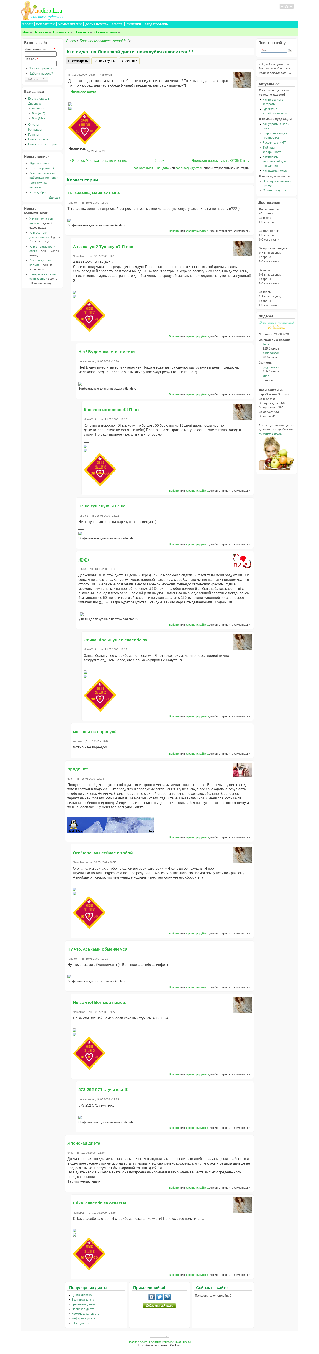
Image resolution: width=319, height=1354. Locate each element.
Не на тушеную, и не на (102, 506)
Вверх (157, 160)
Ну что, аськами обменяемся (97, 949)
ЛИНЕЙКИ (133, 24)
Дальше (54, 197)
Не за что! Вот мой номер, (99, 1002)
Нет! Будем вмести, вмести (106, 352)
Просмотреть (79, 60)
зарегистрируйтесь (189, 168)
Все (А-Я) (38, 113)
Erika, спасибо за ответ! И (99, 1203)
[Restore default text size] (286, 8)
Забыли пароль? (41, 73)
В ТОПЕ (117, 24)
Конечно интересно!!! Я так (112, 409)
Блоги (71, 41)
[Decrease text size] (281, 8)
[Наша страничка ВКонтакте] (151, 1299)
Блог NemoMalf (142, 168)
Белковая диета (83, 1299)
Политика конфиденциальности (170, 1342)
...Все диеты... (82, 1323)
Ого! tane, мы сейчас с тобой (103, 853)
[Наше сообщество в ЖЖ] (167, 1299)
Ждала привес (39, 163)
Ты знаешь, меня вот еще (93, 193)
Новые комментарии (43, 144)
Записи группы (105, 60)
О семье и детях (274, 190)
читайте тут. (270, 433)
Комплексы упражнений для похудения (274, 161)
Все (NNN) (39, 118)
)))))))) (83, 559)
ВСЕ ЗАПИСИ (45, 24)
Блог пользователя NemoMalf (104, 41)
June (266, 344)
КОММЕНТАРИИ (70, 24)
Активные (38, 108)
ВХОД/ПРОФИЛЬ (156, 24)
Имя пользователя (40, 49)
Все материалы (39, 98)
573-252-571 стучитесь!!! (103, 1089)
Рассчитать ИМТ (274, 142)
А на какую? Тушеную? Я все (103, 246)
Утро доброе (38, 192)
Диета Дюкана (82, 1295)
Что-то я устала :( (41, 168)
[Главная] (42, 19)
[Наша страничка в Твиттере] (159, 1299)
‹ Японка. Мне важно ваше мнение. (98, 160)
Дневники (35, 103)
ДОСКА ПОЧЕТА (96, 24)
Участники (129, 60)
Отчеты (33, 124)
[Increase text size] (291, 8)
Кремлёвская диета (85, 1313)
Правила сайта (137, 1342)
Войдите (163, 168)
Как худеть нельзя (275, 170)
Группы (33, 134)
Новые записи (38, 139)
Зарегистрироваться (43, 68)
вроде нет (77, 769)
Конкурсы (35, 129)
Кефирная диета (83, 1318)
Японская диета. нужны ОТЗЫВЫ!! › (220, 160)
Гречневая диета (84, 1304)
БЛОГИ (27, 24)
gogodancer (271, 352)
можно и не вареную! (95, 731)
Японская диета (83, 91)
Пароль (31, 58)
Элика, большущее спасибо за (115, 640)
